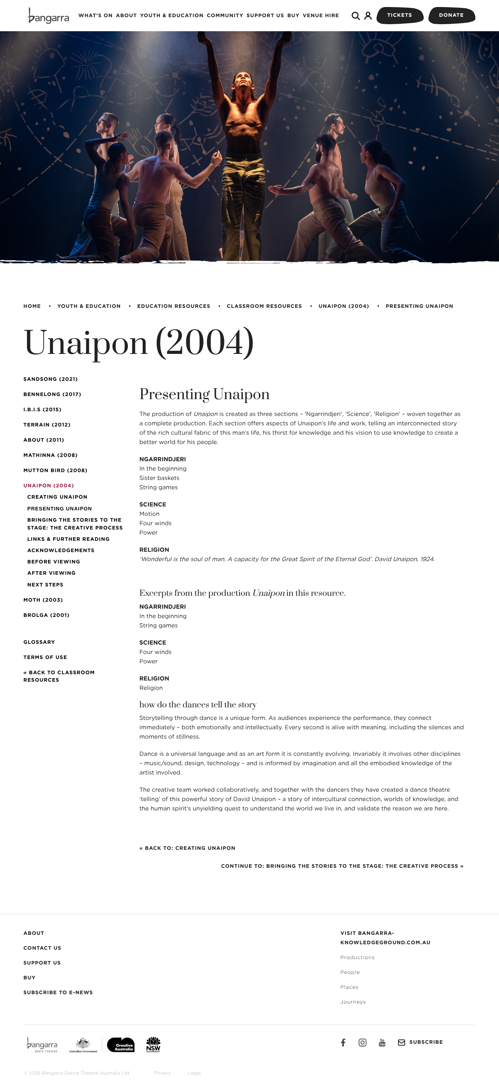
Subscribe (426, 1042)
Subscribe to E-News (58, 992)
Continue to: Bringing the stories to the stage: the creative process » (342, 866)
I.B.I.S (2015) (42, 409)
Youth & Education (171, 15)
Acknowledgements (61, 550)
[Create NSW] (147, 1044)
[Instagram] (362, 1042)
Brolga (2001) (46, 615)
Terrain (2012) (47, 425)
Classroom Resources (264, 306)
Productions (357, 957)
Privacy (162, 1073)
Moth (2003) (43, 600)
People (350, 972)
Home (32, 306)
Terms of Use (45, 657)
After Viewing (51, 573)
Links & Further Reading (68, 539)
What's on (95, 15)
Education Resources (174, 306)
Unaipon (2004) (344, 306)
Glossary (39, 642)
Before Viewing (53, 562)
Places (349, 987)
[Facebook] (343, 1042)
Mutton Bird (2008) (55, 470)
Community (225, 15)
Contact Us (42, 948)
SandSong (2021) (50, 379)
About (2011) (43, 440)
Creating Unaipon (57, 497)
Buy (293, 15)
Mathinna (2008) (50, 455)
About (126, 15)
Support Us (265, 15)
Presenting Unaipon (419, 306)
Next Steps (45, 585)
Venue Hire (321, 15)
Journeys (353, 1002)
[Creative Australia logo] (95, 1044)
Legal (194, 1073)
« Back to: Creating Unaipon (188, 848)
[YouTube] (382, 1042)
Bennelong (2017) (52, 394)
